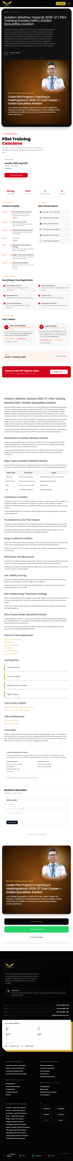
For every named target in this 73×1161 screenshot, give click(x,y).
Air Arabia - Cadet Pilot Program (16, 1113)
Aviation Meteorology (11, 645)
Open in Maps (62, 356)
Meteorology (44, 1089)
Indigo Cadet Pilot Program (15, 1119)
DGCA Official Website (11, 721)
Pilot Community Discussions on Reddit (17, 710)
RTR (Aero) (7, 648)
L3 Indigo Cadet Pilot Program (15, 1138)
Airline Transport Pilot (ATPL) (15, 1068)
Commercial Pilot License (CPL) (16, 1065)
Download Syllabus (36, 937)
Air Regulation (10, 1089)
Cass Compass (45, 1071)
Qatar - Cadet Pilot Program (15, 1116)
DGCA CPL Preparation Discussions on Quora (19, 707)
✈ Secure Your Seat (16, 175)
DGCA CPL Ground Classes (13, 639)
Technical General (12, 1092)
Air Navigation (8, 642)
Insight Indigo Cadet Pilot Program (17, 1135)
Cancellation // (65, 1153)
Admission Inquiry (37, 922)
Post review (12, 822)
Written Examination (47, 1065)
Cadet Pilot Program (11, 654)
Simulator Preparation (47, 1077)
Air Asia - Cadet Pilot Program (15, 1110)
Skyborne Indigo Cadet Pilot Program (18, 1127)
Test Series (60, 3)
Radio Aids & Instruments (48, 1092)
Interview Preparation (47, 1068)
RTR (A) (8, 1095)
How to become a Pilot (11, 651)
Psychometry (44, 1074)
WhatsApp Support (36, 929)
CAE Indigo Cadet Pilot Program (16, 1133)
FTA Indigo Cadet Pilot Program (16, 1124)
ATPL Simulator (45, 1095)
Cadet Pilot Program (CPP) (14, 1071)
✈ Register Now (58, 372)
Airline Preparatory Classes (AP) (16, 1074)
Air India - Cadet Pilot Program (16, 1107)
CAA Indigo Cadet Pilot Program (16, 1130)
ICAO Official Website (11, 723)
